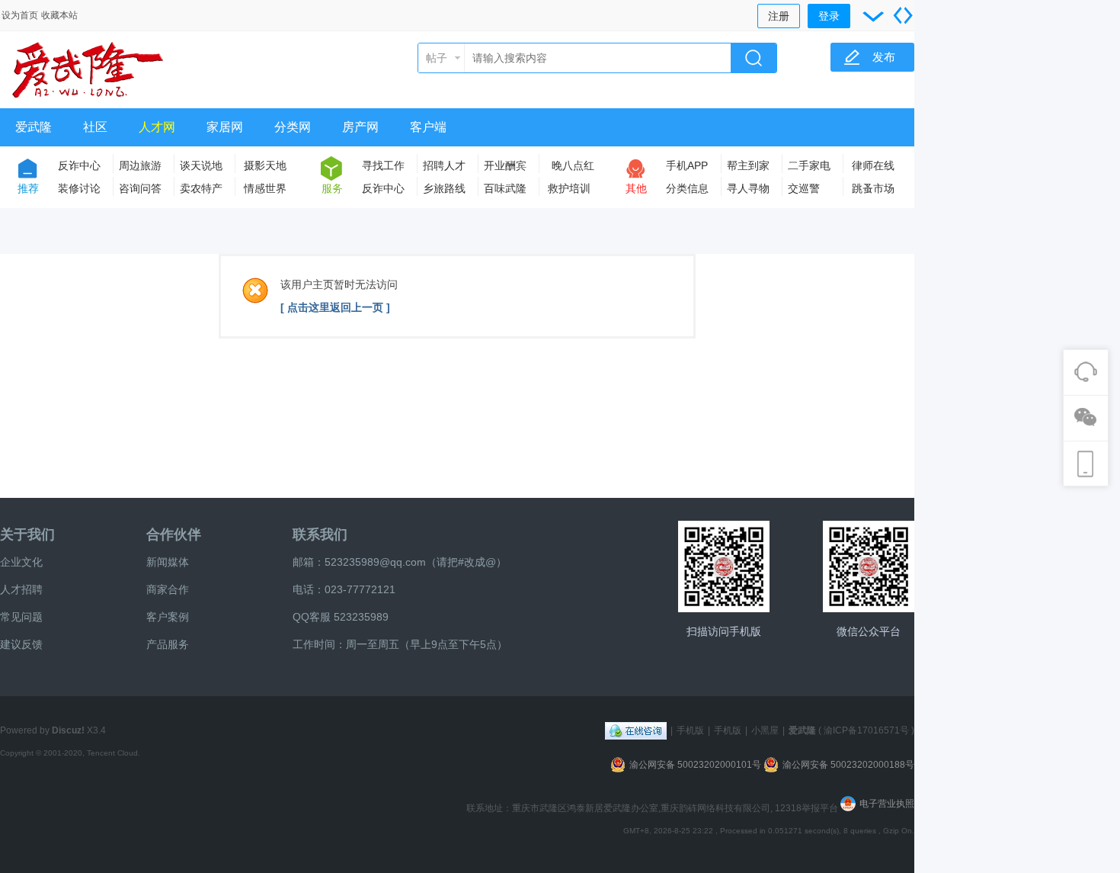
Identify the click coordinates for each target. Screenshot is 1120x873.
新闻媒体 (167, 562)
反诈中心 (79, 165)
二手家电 (809, 165)
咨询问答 (140, 188)
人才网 (157, 126)
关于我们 (27, 534)
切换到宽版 (902, 15)
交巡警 (804, 188)
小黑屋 (765, 730)
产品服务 (167, 644)
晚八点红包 (573, 168)
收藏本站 (59, 15)
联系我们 (320, 534)
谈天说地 (201, 165)
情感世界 (265, 188)
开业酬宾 (505, 165)
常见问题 (21, 617)
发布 (883, 56)
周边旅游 (140, 165)
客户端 (428, 126)
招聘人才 (444, 165)
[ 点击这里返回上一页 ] (335, 307)
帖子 (436, 58)
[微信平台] (868, 566)
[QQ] (636, 730)
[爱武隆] (87, 99)
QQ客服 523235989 (341, 617)
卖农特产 (201, 188)
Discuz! (68, 730)
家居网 (224, 126)
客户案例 (167, 617)
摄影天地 (265, 165)
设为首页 (20, 15)
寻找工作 (383, 165)
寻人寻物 (748, 188)
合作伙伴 (173, 534)
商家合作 (167, 589)
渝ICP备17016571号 (866, 730)
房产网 (360, 126)
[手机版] (724, 566)
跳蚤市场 (873, 188)
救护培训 (569, 188)
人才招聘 (21, 589)
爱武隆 (33, 126)
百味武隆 (505, 188)
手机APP (687, 165)
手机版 (690, 730)
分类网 (292, 126)
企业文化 (21, 562)
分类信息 (687, 188)
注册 (778, 16)
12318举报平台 (807, 808)
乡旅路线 (444, 188)
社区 (95, 126)
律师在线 (873, 165)
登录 (829, 16)
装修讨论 (79, 188)
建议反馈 (21, 644)
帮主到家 (748, 165)
